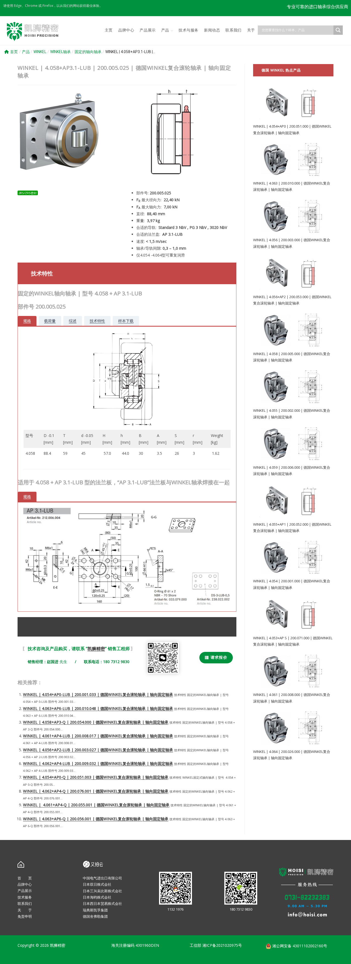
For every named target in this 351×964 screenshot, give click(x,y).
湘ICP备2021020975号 (222, 945)
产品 (26, 52)
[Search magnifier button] (338, 30)
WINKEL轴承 (60, 52)
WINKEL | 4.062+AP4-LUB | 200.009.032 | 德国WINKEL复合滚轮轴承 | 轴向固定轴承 (98, 763)
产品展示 (25, 890)
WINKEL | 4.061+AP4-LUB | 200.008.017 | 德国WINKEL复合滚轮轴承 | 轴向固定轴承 (98, 735)
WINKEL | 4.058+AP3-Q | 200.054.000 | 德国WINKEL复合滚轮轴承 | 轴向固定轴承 (95, 722)
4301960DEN (147, 945)
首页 (14, 52)
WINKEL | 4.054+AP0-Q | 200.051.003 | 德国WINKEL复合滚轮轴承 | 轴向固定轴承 (95, 777)
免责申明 (25, 916)
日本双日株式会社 (97, 884)
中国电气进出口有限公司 (102, 878)
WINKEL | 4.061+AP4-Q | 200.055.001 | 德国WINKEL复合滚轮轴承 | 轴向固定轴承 (96, 804)
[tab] (27, 321)
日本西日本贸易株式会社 (102, 903)
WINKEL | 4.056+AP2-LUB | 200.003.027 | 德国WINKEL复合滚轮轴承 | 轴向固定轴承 (98, 749)
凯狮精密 (96, 649)
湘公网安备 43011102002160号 (299, 945)
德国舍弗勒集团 (95, 916)
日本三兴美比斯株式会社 (102, 890)
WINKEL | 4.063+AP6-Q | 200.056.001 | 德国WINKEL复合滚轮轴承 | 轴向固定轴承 (95, 818)
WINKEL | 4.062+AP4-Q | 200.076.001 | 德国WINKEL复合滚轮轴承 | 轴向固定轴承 (95, 791)
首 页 (25, 878)
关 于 (25, 910)
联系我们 (25, 903)
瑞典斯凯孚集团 (95, 910)
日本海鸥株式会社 (97, 897)
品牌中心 (25, 884)
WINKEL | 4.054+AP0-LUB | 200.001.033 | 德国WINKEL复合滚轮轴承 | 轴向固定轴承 (98, 694)
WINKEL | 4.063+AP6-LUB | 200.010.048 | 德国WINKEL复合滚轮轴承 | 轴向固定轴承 (98, 708)
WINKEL (39, 52)
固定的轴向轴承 (88, 52)
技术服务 (25, 897)
